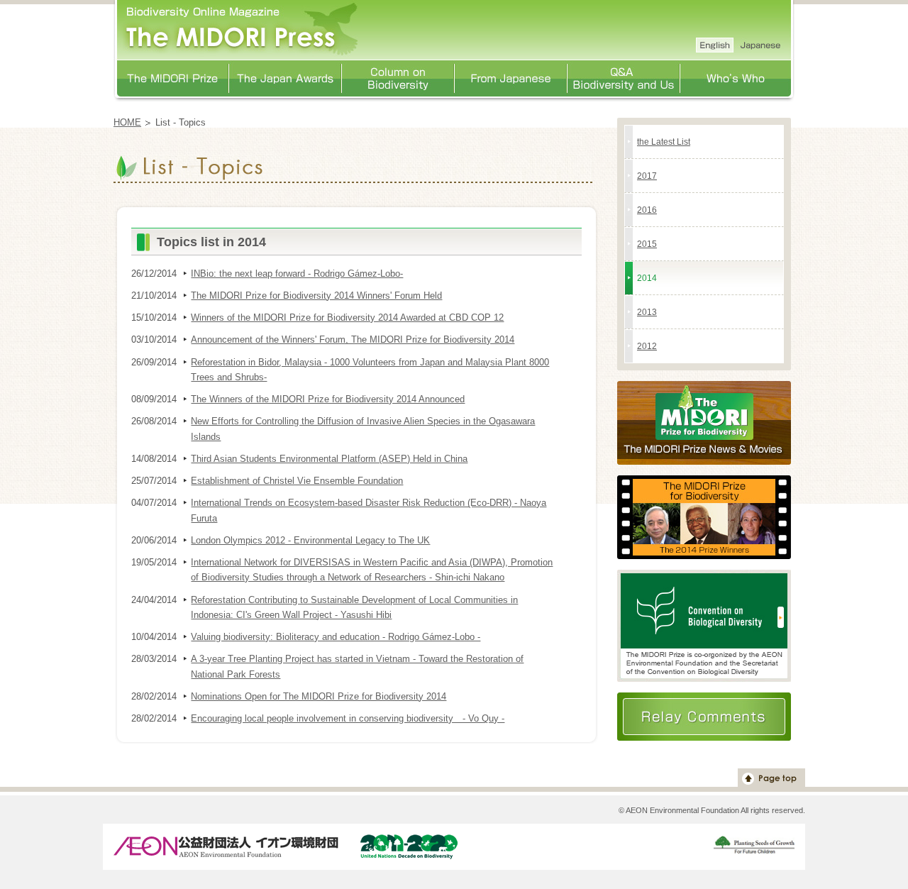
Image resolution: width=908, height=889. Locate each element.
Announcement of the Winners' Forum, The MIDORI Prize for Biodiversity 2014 (352, 339)
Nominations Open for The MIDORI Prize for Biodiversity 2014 (318, 696)
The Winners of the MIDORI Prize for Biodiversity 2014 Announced (328, 399)
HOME (127, 122)
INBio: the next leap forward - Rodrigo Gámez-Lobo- (297, 273)
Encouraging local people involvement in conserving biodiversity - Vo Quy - (347, 718)
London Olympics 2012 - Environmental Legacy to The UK (310, 540)
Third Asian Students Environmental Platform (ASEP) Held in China (329, 458)
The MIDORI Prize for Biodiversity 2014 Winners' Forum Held (316, 295)
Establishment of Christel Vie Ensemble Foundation (297, 480)
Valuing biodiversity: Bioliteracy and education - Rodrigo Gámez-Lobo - (335, 636)
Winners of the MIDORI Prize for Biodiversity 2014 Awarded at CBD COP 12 (347, 317)
